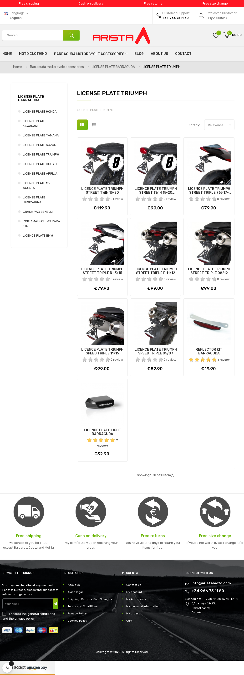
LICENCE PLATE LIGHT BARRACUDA (102, 432)
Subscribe (55, 603)
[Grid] (82, 124)
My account (134, 592)
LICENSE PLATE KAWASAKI (34, 123)
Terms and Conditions (83, 606)
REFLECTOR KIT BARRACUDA (209, 351)
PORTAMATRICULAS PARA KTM (41, 223)
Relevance (220, 125)
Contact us (133, 585)
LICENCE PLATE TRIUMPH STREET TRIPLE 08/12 (209, 271)
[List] (94, 124)
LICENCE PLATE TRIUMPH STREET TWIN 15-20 (102, 191)
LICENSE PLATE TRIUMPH (41, 154)
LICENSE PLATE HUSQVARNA (34, 200)
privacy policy (25, 618)
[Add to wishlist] (216, 35)
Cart (129, 620)
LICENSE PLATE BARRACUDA (31, 98)
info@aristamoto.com (211, 583)
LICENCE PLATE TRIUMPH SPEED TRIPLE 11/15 (102, 351)
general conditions (41, 614)
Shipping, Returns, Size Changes (90, 599)
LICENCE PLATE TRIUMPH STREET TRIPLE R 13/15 (102, 271)
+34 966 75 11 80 (208, 591)
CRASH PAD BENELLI (38, 211)
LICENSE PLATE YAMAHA (41, 135)
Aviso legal (75, 592)
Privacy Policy (77, 613)
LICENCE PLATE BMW (38, 235)
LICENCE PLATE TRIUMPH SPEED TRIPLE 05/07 (156, 351)
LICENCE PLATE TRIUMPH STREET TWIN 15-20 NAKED (156, 191)
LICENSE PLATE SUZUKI (39, 145)
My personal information (142, 606)
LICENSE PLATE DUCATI (40, 164)
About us (74, 585)
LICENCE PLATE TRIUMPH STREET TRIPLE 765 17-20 (209, 191)
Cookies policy (77, 620)
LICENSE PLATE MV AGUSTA (37, 185)
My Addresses (136, 599)
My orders (133, 613)
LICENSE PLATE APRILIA (40, 173)
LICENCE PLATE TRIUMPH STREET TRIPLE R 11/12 (156, 271)
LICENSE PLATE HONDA (40, 111)
